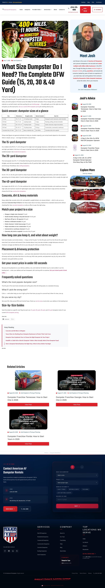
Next (76, 506)
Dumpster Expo (66, 560)
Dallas (84, 539)
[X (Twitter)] (17, 551)
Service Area (47, 9)
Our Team (62, 537)
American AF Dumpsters (11, 573)
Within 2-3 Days (74, 489)
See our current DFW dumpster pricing (29, 106)
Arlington (85, 546)
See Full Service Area (88, 553)
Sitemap (90, 573)
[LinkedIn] (13, 551)
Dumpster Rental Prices (55, 453)
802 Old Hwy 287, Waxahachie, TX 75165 (20, 501)
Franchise (83, 2)
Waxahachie (85, 549)
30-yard (43, 310)
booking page (35, 104)
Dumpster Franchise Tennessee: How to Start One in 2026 (91, 109)
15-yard (33, 310)
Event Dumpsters (41, 554)
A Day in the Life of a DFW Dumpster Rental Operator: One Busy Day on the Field (82, 160)
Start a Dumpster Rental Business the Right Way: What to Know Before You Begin (28, 344)
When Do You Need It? (62, 486)
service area (39, 301)
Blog (89, 2)
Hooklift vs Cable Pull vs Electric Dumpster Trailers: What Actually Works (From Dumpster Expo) (32, 340)
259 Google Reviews (17, 2)
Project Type (60, 479)
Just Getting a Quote (64, 492)
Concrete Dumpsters (42, 547)
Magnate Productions (57, 585)
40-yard (50, 310)
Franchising (63, 540)
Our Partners (99, 2)
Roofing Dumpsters (42, 551)
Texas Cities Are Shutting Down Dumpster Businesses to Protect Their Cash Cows (28, 334)
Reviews (46, 453)
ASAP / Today (61, 489)
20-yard (38, 310)
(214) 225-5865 (74, 8)
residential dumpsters (20, 152)
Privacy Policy (75, 573)
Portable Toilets (36, 9)
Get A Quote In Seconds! (73, 12)
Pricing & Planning (35, 393)
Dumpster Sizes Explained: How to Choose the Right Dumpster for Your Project (27, 337)
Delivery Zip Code (61, 496)
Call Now (25, 509)
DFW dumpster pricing (12, 312)
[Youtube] (89, 86)
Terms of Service (83, 573)
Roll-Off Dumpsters (42, 533)
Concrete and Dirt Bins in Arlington (15, 331)
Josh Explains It (17, 60)
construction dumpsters (19, 191)
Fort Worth (85, 542)
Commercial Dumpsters (43, 540)
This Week (85, 489)
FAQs (93, 2)
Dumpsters (27, 9)
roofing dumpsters (24, 166)
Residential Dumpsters (42, 537)
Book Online (85, 10)
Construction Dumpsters (43, 544)
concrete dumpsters (17, 205)
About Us (62, 533)
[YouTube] (9, 551)
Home (21, 9)
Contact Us (62, 9)
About (55, 9)
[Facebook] (85, 86)
